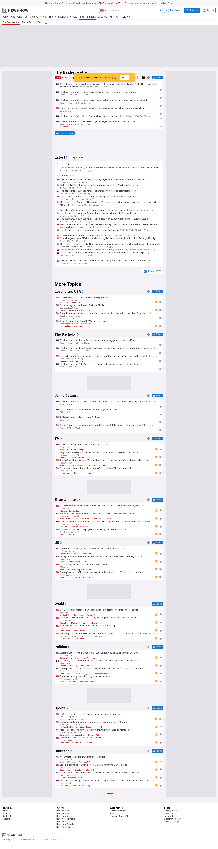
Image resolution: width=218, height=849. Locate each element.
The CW (63, 535)
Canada (63, 562)
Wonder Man (65, 457)
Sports (52, 16)
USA (69, 535)
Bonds (62, 762)
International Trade (80, 682)
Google (62, 770)
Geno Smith (64, 743)
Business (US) (81, 562)
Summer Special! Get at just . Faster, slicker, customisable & (107, 3)
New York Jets (77, 743)
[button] (77, 157)
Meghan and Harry (78, 623)
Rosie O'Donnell (84, 465)
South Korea (79, 615)
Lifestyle (102, 16)
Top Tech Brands (74, 770)
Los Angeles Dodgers (68, 727)
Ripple (67, 839)
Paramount (84, 527)
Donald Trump (87, 554)
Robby (62, 450)
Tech (116, 16)
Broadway (64, 303)
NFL (93, 719)
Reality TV (26, 22)
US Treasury (72, 823)
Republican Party (80, 577)
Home (5, 16)
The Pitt (69, 450)
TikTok (62, 310)
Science (125, 16)
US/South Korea (66, 615)
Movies (75, 527)
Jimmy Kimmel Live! (68, 465)
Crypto (73, 16)
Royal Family (93, 623)
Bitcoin (62, 823)
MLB (100, 727)
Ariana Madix (65, 318)
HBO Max (63, 511)
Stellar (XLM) (65, 847)
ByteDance (64, 570)
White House (92, 658)
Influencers (64, 127)
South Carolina (66, 577)
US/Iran (63, 639)
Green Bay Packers (82, 719)
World (43, 16)
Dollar (74, 786)
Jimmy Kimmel (99, 465)
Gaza (62, 631)
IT (81, 778)
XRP (61, 839)
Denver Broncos (66, 719)
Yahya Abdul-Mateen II (81, 457)
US (26, 16)
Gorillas (76, 511)
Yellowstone (65, 473)
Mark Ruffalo (65, 527)
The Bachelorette (10, 22)
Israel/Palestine (78, 631)
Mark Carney (86, 666)
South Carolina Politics (98, 674)
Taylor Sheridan (77, 473)
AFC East (88, 743)
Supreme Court (66, 554)
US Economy (72, 762)
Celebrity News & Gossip (76, 310)
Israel (68, 631)
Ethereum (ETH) (66, 831)
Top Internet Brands (85, 570)
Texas (88, 473)
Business (63, 16)
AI (111, 16)
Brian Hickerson (66, 519)
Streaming (78, 450)
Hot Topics (16, 16)
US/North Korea (92, 615)
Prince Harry (65, 623)
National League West (88, 727)
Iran (69, 639)
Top (58, 77)
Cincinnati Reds (66, 735)
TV (61, 113)
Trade (92, 682)
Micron (62, 778)
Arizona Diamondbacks (84, 735)
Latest (65, 77)
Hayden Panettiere (82, 519)
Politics (34, 16)
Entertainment (87, 16)
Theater (73, 303)
